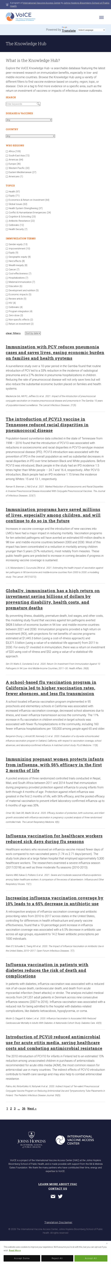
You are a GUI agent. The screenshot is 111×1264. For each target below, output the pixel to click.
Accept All (91, 1258)
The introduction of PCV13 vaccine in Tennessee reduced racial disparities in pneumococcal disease (47, 424)
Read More (15, 1250)
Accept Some (22, 1258)
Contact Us (57, 1188)
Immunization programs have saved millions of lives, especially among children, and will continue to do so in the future (53, 515)
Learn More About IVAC (57, 1184)
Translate (69, 30)
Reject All (57, 1258)
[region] (55, 1252)
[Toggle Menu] (101, 17)
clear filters (13, 333)
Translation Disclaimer (58, 1222)
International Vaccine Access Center (42, 3)
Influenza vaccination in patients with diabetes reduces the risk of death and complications (47, 970)
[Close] (108, 1243)
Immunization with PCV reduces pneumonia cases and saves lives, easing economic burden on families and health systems (55, 352)
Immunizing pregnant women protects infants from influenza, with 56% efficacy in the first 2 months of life (55, 764)
